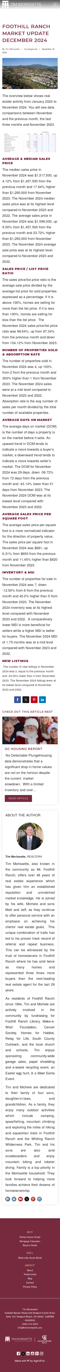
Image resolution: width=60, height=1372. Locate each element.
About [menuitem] (30, 1270)
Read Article (18, 798)
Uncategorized (30, 49)
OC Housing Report (23, 749)
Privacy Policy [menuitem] (30, 1286)
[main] (30, 609)
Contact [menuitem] (30, 1282)
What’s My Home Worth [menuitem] (30, 1257)
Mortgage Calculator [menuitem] (30, 1241)
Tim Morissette (13, 49)
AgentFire (39, 1360)
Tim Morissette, (23, 856)
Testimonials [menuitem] (30, 1274)
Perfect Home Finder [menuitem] (30, 1237)
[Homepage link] (21, 4)
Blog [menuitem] (30, 1278)
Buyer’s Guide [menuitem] (30, 1245)
